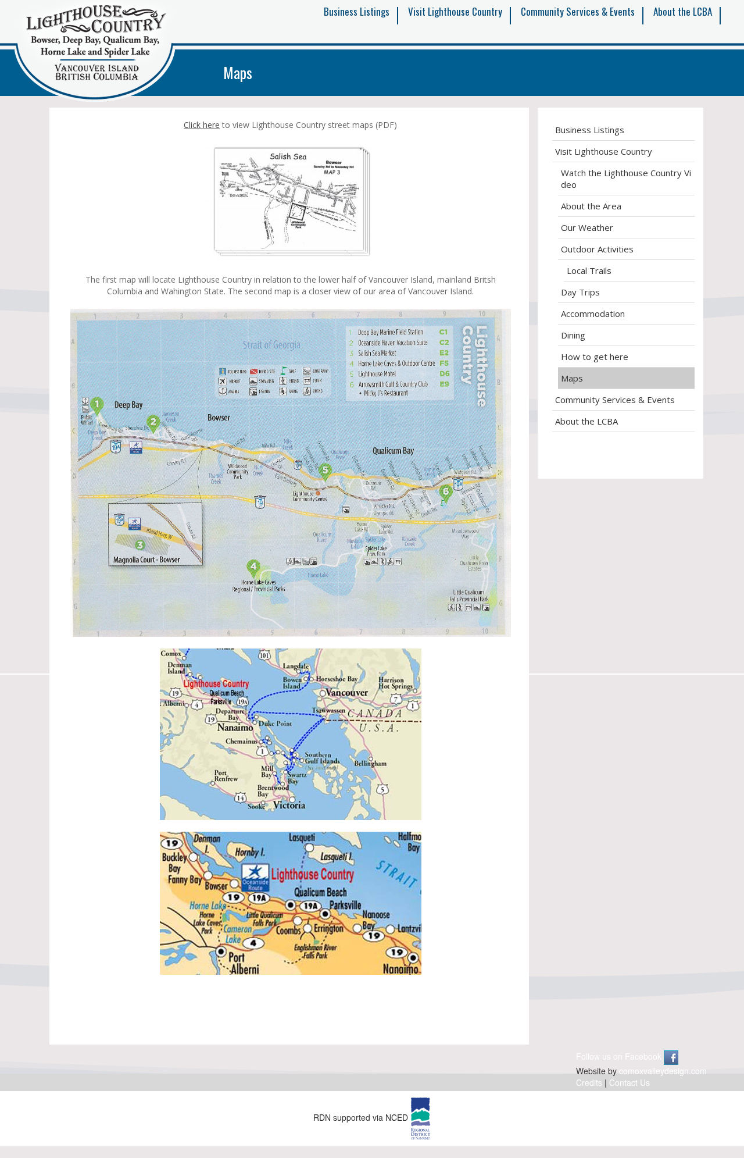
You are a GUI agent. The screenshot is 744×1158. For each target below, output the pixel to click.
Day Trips (580, 292)
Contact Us (629, 1082)
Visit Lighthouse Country (455, 11)
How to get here (594, 356)
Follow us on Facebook (620, 1056)
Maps (572, 378)
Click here (202, 124)
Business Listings (356, 11)
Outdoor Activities (597, 249)
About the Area (591, 206)
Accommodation (593, 313)
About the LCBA (682, 11)
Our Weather (587, 227)
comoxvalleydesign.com (663, 1071)
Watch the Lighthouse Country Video (626, 178)
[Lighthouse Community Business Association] (95, 53)
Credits (589, 1082)
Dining (573, 335)
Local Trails (589, 270)
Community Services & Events (578, 11)
